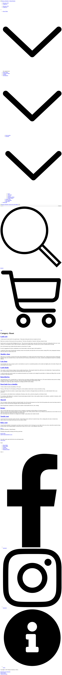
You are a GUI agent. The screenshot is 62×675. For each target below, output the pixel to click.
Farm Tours (7, 201)
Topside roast (4, 416)
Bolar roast (4, 422)
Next (2, 428)
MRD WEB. (20, 669)
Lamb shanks (4, 367)
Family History (11, 198)
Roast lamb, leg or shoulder (9, 384)
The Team (10, 194)
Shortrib (3, 400)
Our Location (7, 135)
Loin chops (3, 361)
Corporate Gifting (6, 73)
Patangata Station (11, 197)
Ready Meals (5, 72)
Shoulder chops (5, 354)
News (9, 193)
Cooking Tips (8, 199)
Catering (4, 74)
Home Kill (5, 202)
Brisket (2, 408)
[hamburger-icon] (0, 9)
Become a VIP (6, 3)
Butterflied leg (5, 377)
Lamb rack (3, 336)
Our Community (8, 200)
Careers (9, 195)
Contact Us (5, 4)
